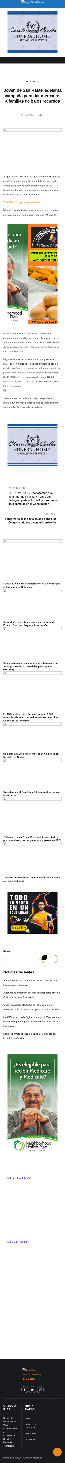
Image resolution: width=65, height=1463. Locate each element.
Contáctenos (31, 1433)
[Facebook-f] (24, 1389)
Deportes (7, 1442)
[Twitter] (32, 1389)
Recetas (7, 1439)
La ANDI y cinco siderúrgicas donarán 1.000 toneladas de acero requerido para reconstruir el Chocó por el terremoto (30, 717)
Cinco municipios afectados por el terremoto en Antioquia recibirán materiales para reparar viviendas (30, 666)
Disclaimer (30, 1439)
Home (27, 1418)
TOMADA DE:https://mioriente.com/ (21, 202)
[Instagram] (40, 1389)
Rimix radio (8, 1457)
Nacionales (33, 81)
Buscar (7, 951)
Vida (5, 1425)
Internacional (9, 1421)
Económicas (9, 1435)
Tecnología (8, 1446)
